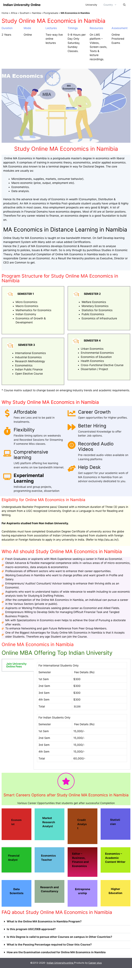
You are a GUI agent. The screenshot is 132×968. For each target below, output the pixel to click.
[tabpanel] (82, 714)
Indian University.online (60, 962)
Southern (24, 13)
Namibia (36, 13)
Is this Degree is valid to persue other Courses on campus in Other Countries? (59, 936)
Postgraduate (50, 13)
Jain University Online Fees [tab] (16, 665)
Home (5, 13)
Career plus (95, 962)
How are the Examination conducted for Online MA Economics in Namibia (56, 952)
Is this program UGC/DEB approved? (31, 929)
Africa (14, 13)
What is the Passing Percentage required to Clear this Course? (49, 944)
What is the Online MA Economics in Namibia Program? (44, 921)
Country (108, 4)
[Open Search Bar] (124, 5)
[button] (66, 921)
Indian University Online (22, 5)
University (91, 4)
